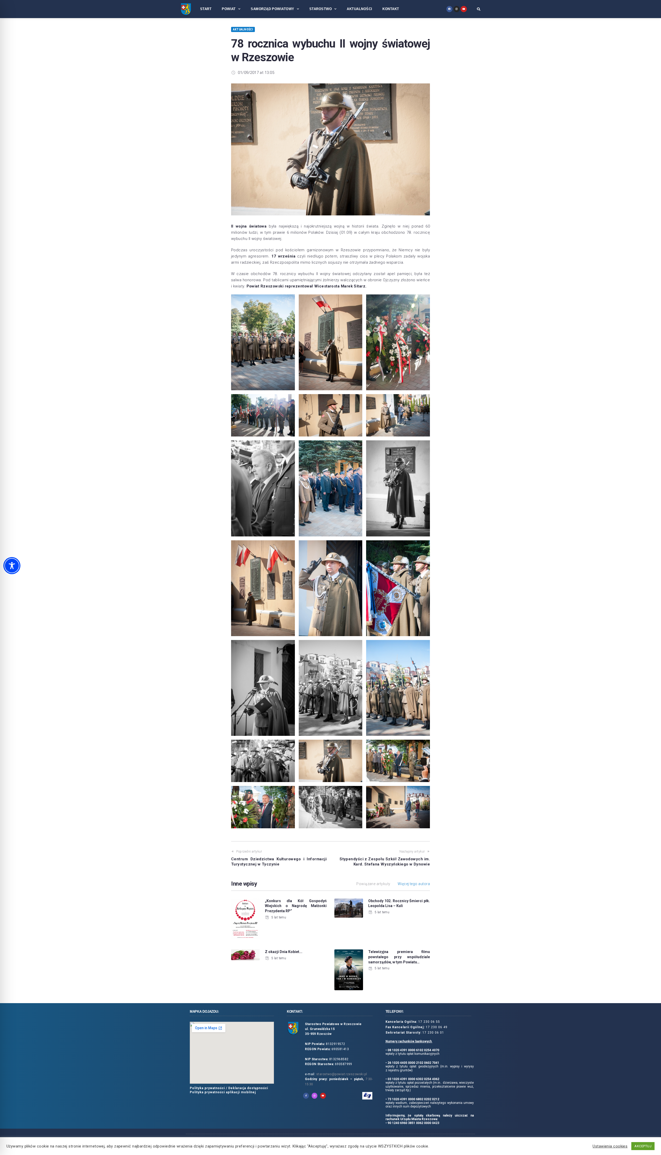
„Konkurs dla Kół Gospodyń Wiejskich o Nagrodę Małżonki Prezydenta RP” (296, 906)
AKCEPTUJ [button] (642, 1146)
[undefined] (449, 9)
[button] (478, 9)
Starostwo (320, 9)
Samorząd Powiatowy (272, 9)
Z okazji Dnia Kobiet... (283, 952)
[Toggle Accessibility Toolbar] (12, 566)
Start (205, 9)
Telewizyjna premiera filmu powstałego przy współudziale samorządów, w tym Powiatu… (399, 957)
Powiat (229, 9)
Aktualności (359, 9)
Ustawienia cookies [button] (610, 1146)
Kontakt (390, 9)
